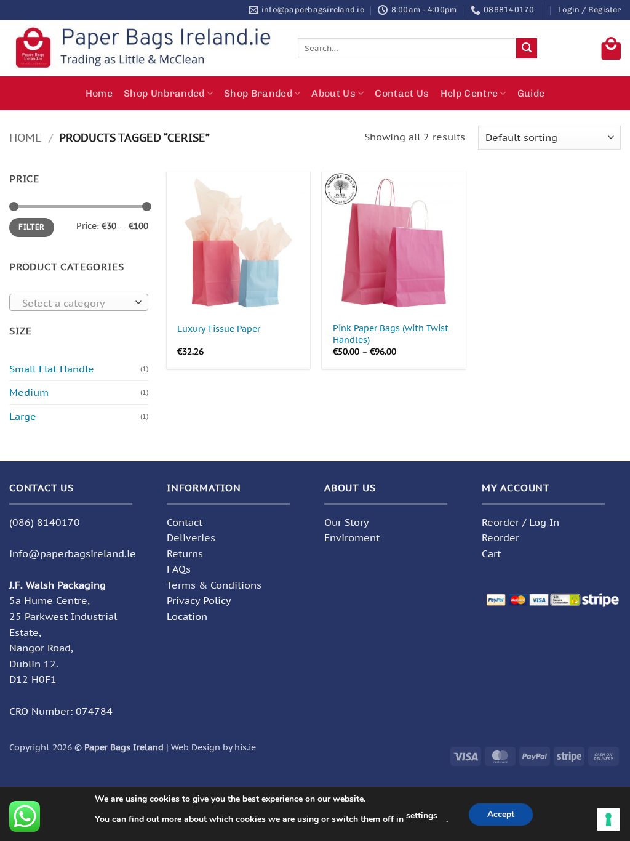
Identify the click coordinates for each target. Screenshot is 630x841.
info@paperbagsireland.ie (72, 553)
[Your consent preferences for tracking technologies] (608, 819)
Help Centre (469, 93)
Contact (184, 522)
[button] (589, 10)
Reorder (500, 537)
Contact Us (402, 93)
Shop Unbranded (164, 93)
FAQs (179, 569)
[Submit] (526, 48)
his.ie (245, 747)
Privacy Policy (199, 600)
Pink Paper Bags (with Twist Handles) (391, 334)
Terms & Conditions (214, 585)
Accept (500, 814)
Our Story (346, 522)
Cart (491, 553)
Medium (29, 392)
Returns (185, 553)
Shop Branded (258, 93)
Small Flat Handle (51, 369)
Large (22, 416)
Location (187, 616)
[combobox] (78, 302)
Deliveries (191, 537)
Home (99, 93)
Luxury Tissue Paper (218, 328)
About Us (333, 93)
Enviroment (352, 537)
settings (421, 815)
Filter (31, 226)
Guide (531, 93)
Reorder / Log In (520, 522)
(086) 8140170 (44, 522)
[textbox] (76, 303)
